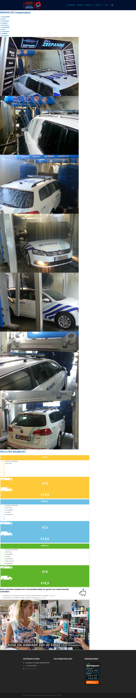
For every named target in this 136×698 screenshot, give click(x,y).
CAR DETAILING (71, 5)
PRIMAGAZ (80, 5)
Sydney (60, 695)
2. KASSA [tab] (2, 19)
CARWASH (88, 5)
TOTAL (106, 5)
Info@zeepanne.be (31, 668)
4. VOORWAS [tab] (3, 23)
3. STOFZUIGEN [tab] (4, 21)
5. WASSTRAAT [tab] (4, 25)
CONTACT (97, 5)
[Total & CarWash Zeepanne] (32, 5)
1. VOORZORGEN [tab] (5, 17)
